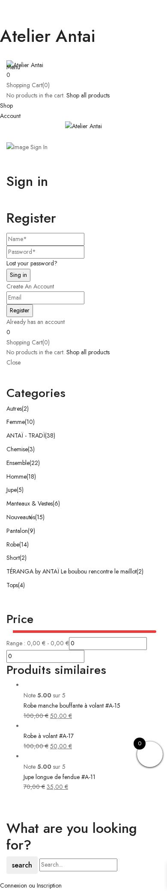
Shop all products (88, 95)
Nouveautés (20, 517)
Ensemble (18, 463)
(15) (40, 517)
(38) (50, 435)
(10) (30, 422)
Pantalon (17, 530)
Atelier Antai (47, 36)
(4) (21, 585)
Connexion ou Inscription (31, 885)
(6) (56, 503)
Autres (14, 408)
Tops (12, 585)
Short (13, 557)
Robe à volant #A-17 (49, 736)
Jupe (11, 489)
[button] (83, 75)
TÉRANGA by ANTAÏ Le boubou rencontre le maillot (71, 571)
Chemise (17, 449)
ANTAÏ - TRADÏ (25, 435)
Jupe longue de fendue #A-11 (59, 777)
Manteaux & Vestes (29, 503)
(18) (31, 476)
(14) (24, 544)
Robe (12, 544)
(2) (25, 408)
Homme (16, 476)
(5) (20, 489)
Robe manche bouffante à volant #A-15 (72, 705)
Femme (15, 422)
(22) (35, 463)
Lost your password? (31, 263)
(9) (31, 530)
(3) (31, 449)
